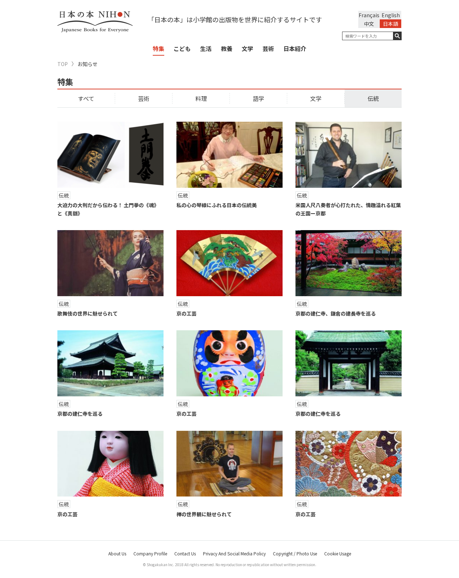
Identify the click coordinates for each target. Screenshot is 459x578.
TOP (62, 64)
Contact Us (185, 553)
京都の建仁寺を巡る (80, 413)
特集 (158, 48)
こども (182, 48)
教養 (226, 48)
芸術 (268, 48)
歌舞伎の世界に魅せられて (87, 313)
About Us (117, 553)
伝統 (373, 98)
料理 (201, 98)
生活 (206, 48)
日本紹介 (294, 48)
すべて (86, 98)
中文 (369, 23)
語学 (258, 98)
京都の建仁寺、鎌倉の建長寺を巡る (335, 313)
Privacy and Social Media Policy (234, 553)
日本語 (390, 23)
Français (369, 15)
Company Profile (150, 553)
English (391, 15)
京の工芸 (186, 313)
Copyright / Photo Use (295, 553)
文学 (247, 48)
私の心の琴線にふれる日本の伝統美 (216, 205)
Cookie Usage (337, 553)
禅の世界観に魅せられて (204, 514)
